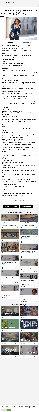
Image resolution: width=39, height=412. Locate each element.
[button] (24, 42)
